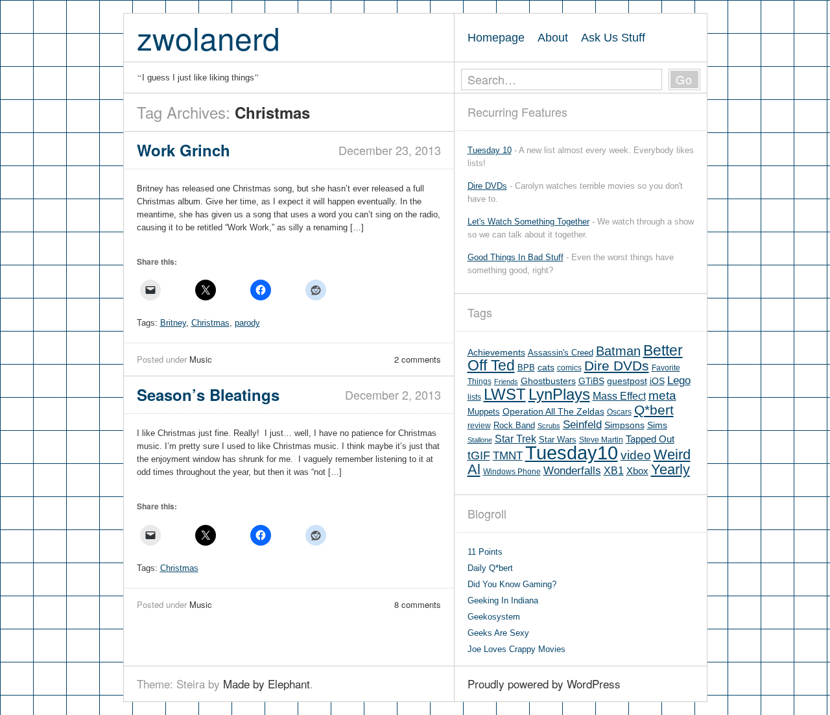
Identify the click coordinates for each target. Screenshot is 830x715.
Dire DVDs (487, 186)
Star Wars (557, 439)
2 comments (417, 359)
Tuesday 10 (490, 150)
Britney (173, 323)
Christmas (210, 323)
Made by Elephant (266, 683)
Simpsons (624, 425)
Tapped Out (650, 438)
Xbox (637, 470)
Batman (618, 351)
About (553, 37)
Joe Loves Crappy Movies (516, 649)
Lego (679, 380)
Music (200, 359)
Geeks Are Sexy (498, 633)
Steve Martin (601, 439)
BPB (526, 367)
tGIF (479, 455)
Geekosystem (494, 617)
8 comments (417, 604)
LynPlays (559, 394)
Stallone (480, 440)
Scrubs (549, 426)
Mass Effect (619, 396)
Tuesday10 (571, 452)
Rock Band (514, 425)
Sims (657, 425)
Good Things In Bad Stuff (515, 257)
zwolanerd (208, 37)
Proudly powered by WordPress (544, 683)
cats (546, 367)
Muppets (484, 412)
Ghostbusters (548, 381)
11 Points (485, 552)
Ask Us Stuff (613, 37)
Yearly (670, 469)
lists (474, 397)
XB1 (614, 470)
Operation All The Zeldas (553, 412)
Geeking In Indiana (503, 600)
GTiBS (591, 381)
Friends (506, 381)
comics (569, 367)
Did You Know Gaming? (512, 584)
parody (247, 323)
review (479, 425)
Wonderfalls (572, 471)
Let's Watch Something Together (528, 221)
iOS (657, 381)
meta (662, 395)
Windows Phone (512, 471)
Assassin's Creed (560, 353)
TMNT (508, 456)
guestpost (627, 381)
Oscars (619, 412)
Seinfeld (582, 424)
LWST (505, 394)
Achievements (496, 353)
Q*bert (654, 409)
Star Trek (515, 438)
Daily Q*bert (490, 568)
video (636, 455)
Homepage (496, 37)
